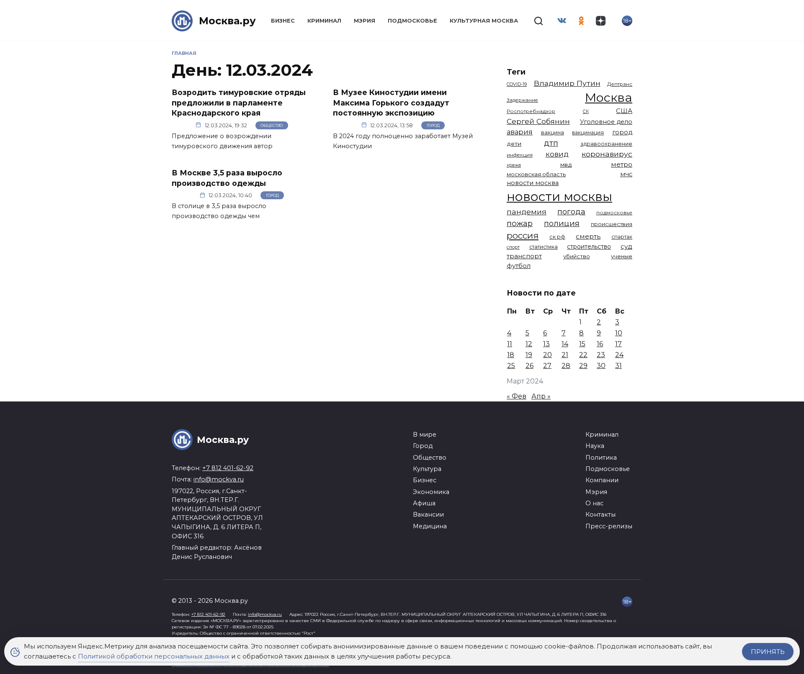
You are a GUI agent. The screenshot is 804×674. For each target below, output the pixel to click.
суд (626, 246)
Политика (601, 457)
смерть (588, 236)
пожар (520, 223)
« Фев (516, 396)
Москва (608, 97)
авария (520, 132)
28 (566, 366)
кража (514, 165)
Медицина (430, 526)
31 (618, 366)
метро (621, 164)
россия (523, 235)
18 (510, 355)
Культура (427, 469)
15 (582, 344)
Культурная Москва (484, 21)
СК (586, 111)
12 (529, 344)
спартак (621, 237)
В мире (424, 434)
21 (565, 355)
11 (509, 344)
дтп (551, 143)
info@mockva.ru (218, 479)
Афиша (424, 503)
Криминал (324, 21)
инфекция (520, 155)
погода (571, 211)
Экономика (431, 492)
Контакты (600, 514)
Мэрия (364, 21)
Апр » (541, 396)
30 (601, 366)
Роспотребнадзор (531, 111)
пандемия (526, 211)
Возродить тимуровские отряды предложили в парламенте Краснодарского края (239, 102)
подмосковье (614, 213)
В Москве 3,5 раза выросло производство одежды (227, 178)
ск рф (557, 237)
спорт (513, 247)
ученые (621, 256)
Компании (601, 480)
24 (619, 355)
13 (546, 344)
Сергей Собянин (538, 121)
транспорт (524, 256)
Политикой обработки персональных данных (153, 656)
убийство (576, 256)
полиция (562, 223)
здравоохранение (606, 144)
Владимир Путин (567, 83)
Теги (516, 71)
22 (583, 355)
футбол (519, 266)
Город (433, 125)
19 (529, 355)
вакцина (552, 132)
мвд (566, 164)
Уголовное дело (606, 122)
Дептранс (619, 84)
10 (618, 333)
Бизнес (283, 21)
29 (583, 366)
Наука (594, 446)
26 (529, 366)
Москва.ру (227, 21)
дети (514, 143)
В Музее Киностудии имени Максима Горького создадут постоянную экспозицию (391, 102)
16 (600, 344)
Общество (271, 125)
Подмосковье (412, 21)
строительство (589, 246)
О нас (594, 503)
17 (618, 344)
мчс (626, 174)
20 (547, 355)
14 (565, 344)
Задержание (522, 100)
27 (547, 366)
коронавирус (607, 153)
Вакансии (428, 514)
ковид (557, 154)
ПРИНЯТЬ (768, 652)
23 (601, 355)
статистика (543, 247)
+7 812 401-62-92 (227, 468)
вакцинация (588, 132)
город (622, 132)
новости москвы (559, 196)
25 (511, 366)
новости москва (533, 183)
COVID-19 (517, 84)
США (624, 111)
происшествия (611, 224)
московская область (536, 174)
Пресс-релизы (608, 526)
